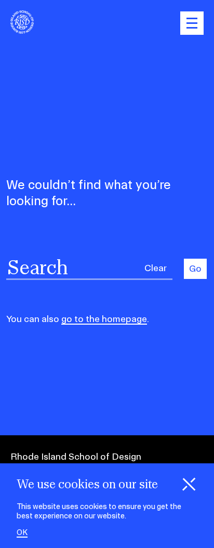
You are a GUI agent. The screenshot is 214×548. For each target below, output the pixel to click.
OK (22, 533)
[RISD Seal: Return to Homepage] (22, 30)
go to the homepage (104, 319)
